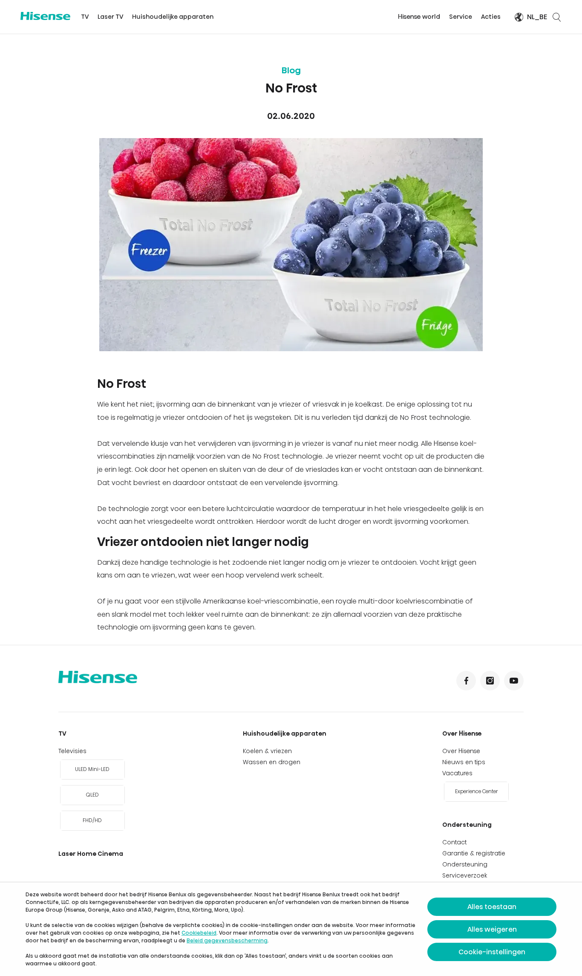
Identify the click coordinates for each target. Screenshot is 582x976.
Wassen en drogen (271, 762)
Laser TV (110, 16)
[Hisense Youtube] (514, 680)
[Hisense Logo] (45, 16)
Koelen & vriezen (267, 751)
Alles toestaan (491, 907)
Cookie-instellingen (491, 952)
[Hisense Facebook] (466, 680)
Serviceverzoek (464, 875)
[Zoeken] (556, 17)
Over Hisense (462, 733)
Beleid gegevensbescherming (227, 940)
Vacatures (457, 773)
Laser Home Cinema (90, 853)
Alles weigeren (492, 929)
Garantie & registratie (473, 853)
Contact (454, 842)
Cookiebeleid (199, 932)
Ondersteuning (467, 824)
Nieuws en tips (463, 762)
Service (460, 16)
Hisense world (419, 16)
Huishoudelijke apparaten (172, 16)
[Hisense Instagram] (490, 680)
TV (85, 16)
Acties (491, 16)
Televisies (72, 751)
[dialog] (291, 929)
